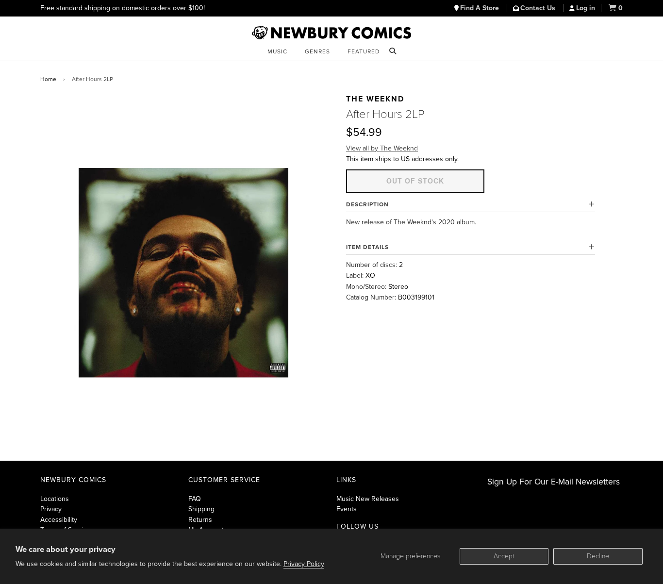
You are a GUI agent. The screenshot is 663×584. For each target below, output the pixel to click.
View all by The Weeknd (382, 148)
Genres (317, 51)
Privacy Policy (303, 564)
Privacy (51, 509)
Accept (504, 556)
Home (48, 79)
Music (277, 51)
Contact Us (538, 8)
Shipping (201, 509)
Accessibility (58, 520)
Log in (585, 8)
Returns (200, 520)
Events (346, 509)
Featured (364, 51)
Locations (54, 499)
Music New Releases (367, 499)
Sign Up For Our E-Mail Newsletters (553, 482)
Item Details (367, 247)
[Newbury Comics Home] (331, 33)
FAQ (194, 499)
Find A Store (480, 8)
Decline (598, 556)
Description (367, 204)
